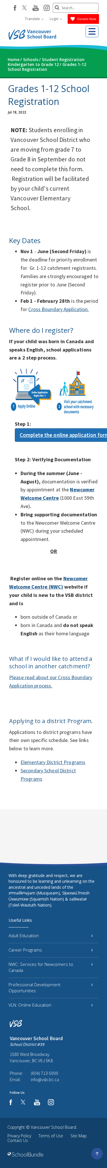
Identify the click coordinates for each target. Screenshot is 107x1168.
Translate (33, 18)
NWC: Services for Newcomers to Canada (41, 967)
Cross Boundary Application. (58, 309)
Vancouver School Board (53, 1127)
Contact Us (17, 1140)
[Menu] (92, 31)
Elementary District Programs (53, 762)
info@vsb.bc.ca (45, 1079)
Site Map (78, 1135)
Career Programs (25, 950)
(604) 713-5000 (44, 1073)
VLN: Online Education (30, 1005)
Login (54, 18)
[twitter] (24, 8)
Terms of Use (51, 1135)
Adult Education (24, 935)
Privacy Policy (19, 1135)
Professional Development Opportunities (34, 987)
